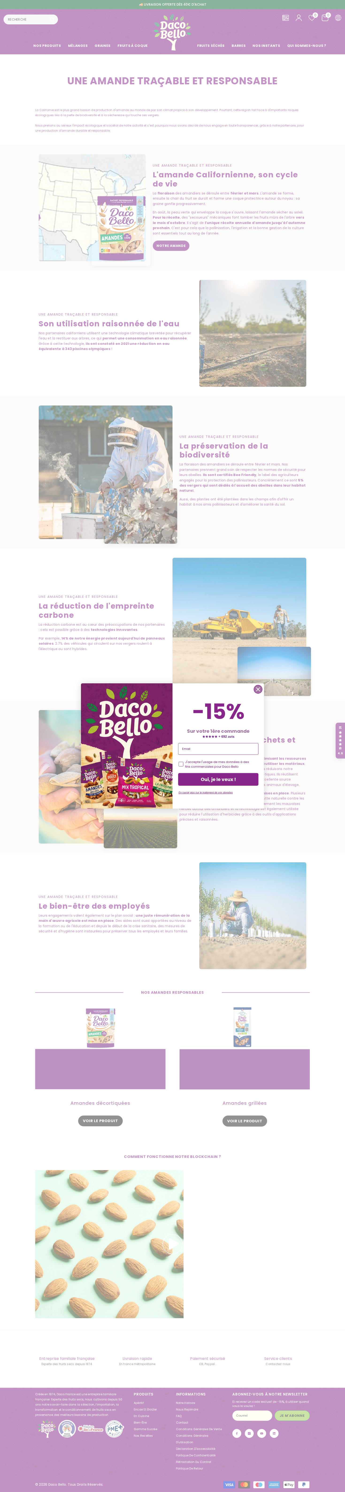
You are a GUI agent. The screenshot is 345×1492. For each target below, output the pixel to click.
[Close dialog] (258, 689)
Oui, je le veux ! (218, 779)
